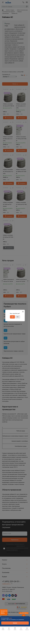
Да (12, 316)
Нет (18, 316)
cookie (10, 618)
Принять (15, 623)
